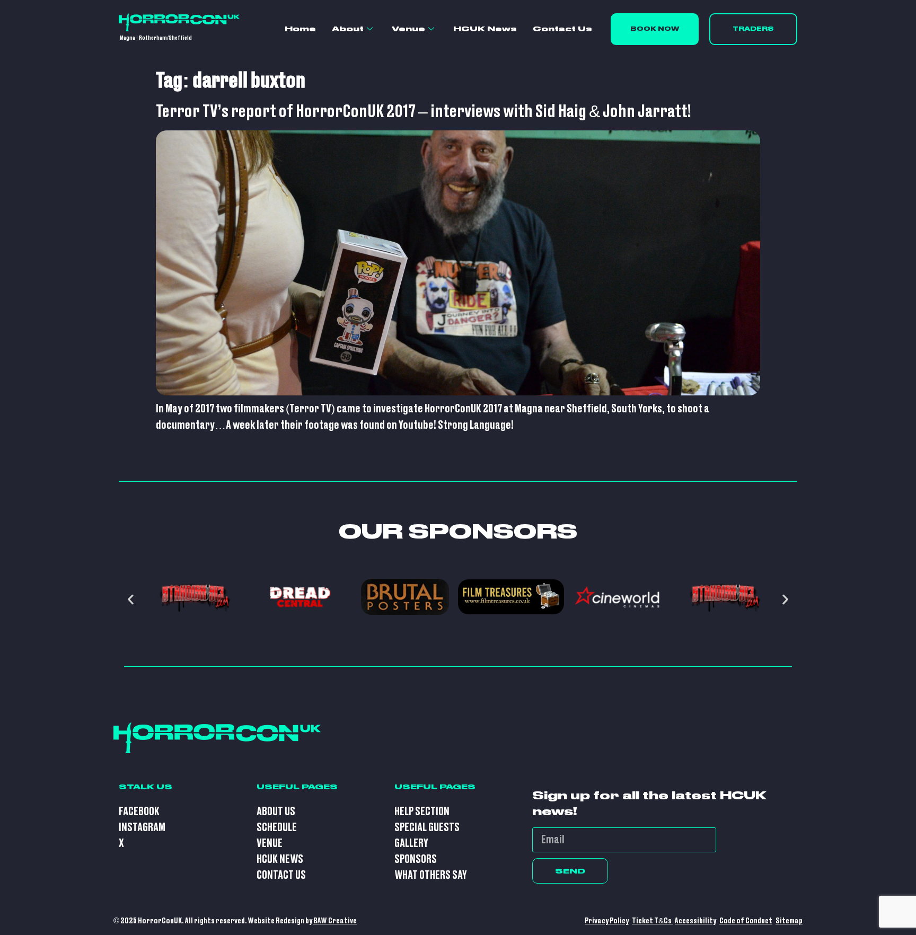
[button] (130, 599)
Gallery (411, 843)
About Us (276, 811)
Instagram (142, 827)
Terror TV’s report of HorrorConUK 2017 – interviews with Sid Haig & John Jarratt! (423, 111)
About (348, 28)
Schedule (277, 827)
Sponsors (415, 859)
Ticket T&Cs (652, 921)
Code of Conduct (745, 921)
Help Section (422, 811)
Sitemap (789, 921)
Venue (408, 28)
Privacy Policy (607, 921)
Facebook (139, 811)
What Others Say (430, 875)
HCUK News (485, 28)
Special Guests (427, 827)
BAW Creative (335, 921)
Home (300, 28)
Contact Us (562, 28)
